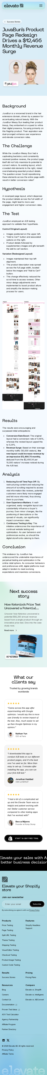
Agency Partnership (10, 1019)
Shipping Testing (9, 945)
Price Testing (7, 925)
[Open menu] (41, 6)
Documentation (9, 1004)
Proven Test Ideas (11, 1009)
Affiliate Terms (8, 1054)
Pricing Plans (31, 977)
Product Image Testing (11, 960)
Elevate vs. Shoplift (33, 990)
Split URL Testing (9, 935)
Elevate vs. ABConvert (35, 1000)
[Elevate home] (13, 5)
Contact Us (6, 1000)
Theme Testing (8, 940)
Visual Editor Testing (10, 950)
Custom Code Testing (11, 965)
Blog (4, 990)
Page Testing (7, 930)
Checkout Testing (9, 955)
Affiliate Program (9, 1024)
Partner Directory (9, 1029)
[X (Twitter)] (8, 1040)
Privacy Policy (34, 910)
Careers (5, 995)
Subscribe (37, 904)
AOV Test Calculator (10, 1014)
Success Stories (8, 977)
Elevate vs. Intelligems (35, 995)
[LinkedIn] (3, 1040)
